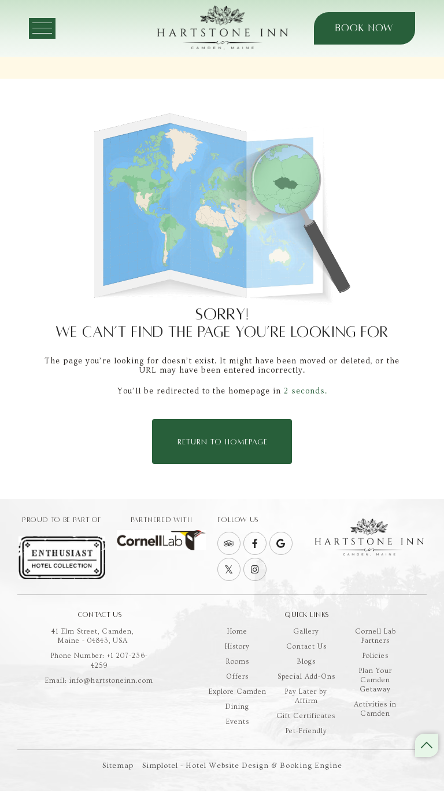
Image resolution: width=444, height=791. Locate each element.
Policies (375, 656)
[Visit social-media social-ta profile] (228, 543)
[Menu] (42, 28)
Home (237, 631)
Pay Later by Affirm (306, 696)
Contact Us (306, 646)
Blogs (306, 661)
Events (237, 722)
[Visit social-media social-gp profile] (281, 543)
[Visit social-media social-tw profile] (228, 569)
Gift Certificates (306, 716)
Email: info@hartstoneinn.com (99, 681)
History (237, 646)
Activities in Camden (375, 709)
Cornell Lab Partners (375, 636)
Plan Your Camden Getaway (375, 680)
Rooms (237, 661)
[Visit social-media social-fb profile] (255, 543)
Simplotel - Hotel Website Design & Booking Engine (242, 765)
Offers (237, 676)
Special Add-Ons (306, 676)
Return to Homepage (222, 442)
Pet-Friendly (306, 731)
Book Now (364, 28)
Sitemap (118, 765)
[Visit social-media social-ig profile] (255, 569)
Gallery (306, 631)
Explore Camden (238, 692)
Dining (237, 707)
